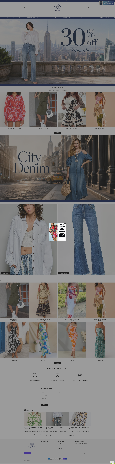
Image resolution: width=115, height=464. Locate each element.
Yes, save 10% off (62, 235)
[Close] (65, 224)
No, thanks (62, 238)
